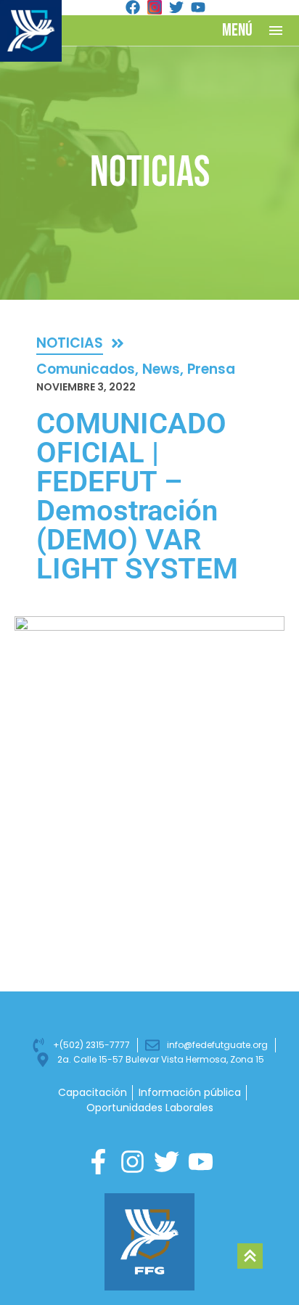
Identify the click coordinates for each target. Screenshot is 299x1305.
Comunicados (85, 369)
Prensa (211, 369)
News (161, 369)
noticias (69, 343)
